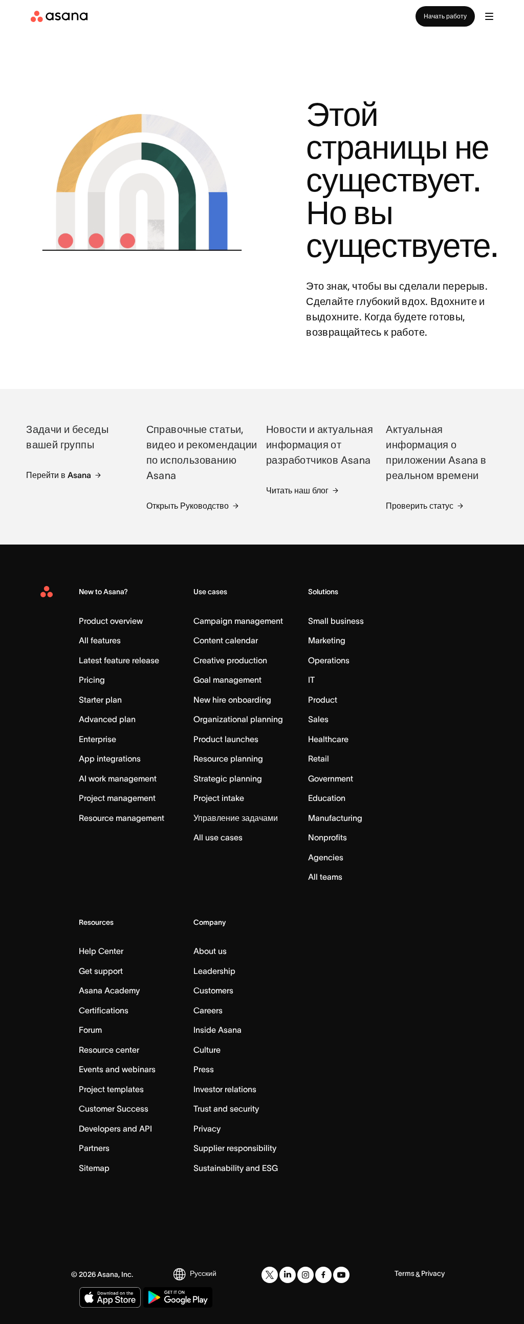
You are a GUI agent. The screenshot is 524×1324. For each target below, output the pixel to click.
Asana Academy (109, 990)
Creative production (230, 660)
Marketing (326, 640)
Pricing (92, 679)
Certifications (103, 1010)
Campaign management (238, 620)
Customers (213, 990)
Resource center (109, 1049)
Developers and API (115, 1128)
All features (100, 640)
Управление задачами (235, 817)
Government (330, 778)
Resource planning (228, 758)
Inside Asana (217, 1029)
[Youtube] (341, 1275)
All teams (325, 876)
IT (311, 679)
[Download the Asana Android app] (177, 1297)
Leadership (214, 970)
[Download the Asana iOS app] (110, 1297)
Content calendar (225, 640)
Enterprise (97, 739)
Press (203, 1069)
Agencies (325, 857)
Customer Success (113, 1108)
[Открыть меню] (489, 16)
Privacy (207, 1128)
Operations (329, 660)
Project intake (218, 797)
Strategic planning (227, 778)
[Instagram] (305, 1275)
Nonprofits (327, 837)
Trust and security (226, 1108)
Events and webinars (117, 1069)
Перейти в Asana (58, 475)
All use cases (218, 837)
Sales (318, 719)
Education (326, 797)
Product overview (111, 620)
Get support (101, 970)
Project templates (111, 1089)
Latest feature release (119, 660)
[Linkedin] (287, 1275)
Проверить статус (419, 505)
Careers (208, 1010)
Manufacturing (335, 817)
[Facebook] (323, 1275)
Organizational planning (238, 719)
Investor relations (224, 1089)
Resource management (121, 817)
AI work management (118, 778)
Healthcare (328, 739)
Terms (404, 1273)
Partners (94, 1148)
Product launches (225, 739)
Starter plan (100, 699)
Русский (203, 1273)
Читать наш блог (297, 490)
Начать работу (445, 16)
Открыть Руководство (187, 505)
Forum (90, 1029)
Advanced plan (107, 719)
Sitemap (94, 1168)
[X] (269, 1275)
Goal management (227, 679)
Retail (318, 758)
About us (210, 951)
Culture (207, 1049)
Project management (117, 797)
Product (322, 699)
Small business (336, 620)
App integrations (110, 758)
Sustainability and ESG (235, 1168)
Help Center (101, 951)
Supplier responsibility (234, 1148)
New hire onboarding (232, 699)
